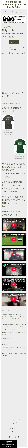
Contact (14, 411)
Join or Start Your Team (14, 414)
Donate (14, 432)
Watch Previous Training (14, 420)
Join (12, 42)
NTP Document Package (14, 426)
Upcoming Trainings (14, 423)
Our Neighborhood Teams (14, 429)
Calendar (14, 417)
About (14, 408)
